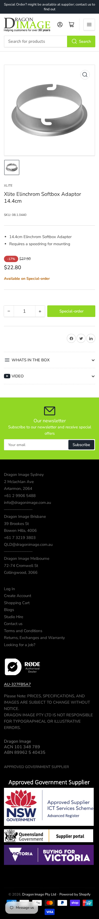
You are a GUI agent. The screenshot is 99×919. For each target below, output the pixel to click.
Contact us (13, 623)
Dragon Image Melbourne (26, 558)
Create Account (17, 595)
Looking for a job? (19, 644)
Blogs (9, 609)
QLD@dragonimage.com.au (28, 544)
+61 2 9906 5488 (20, 495)
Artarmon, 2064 (18, 488)
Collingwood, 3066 (20, 572)
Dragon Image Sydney (24, 474)
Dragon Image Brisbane (25, 516)
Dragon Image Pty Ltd (39, 894)
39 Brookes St (16, 523)
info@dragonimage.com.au (27, 502)
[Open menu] (89, 24)
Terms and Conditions (23, 630)
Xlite (8, 185)
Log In (9, 588)
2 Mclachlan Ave (19, 481)
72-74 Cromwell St (21, 565)
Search (85, 41)
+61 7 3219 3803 (20, 537)
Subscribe (81, 444)
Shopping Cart (17, 602)
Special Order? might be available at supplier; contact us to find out (49, 7)
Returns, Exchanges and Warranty (34, 637)
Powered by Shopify (75, 894)
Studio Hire (13, 616)
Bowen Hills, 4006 (20, 530)
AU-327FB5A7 (17, 684)
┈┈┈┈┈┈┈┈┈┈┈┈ (18, 509)
